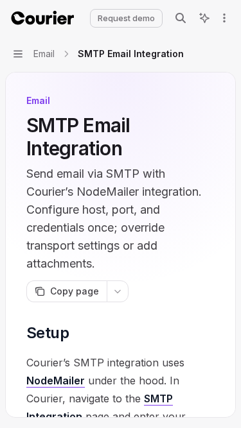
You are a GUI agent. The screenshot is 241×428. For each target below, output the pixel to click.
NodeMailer (55, 380)
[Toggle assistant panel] (204, 18)
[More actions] (224, 18)
